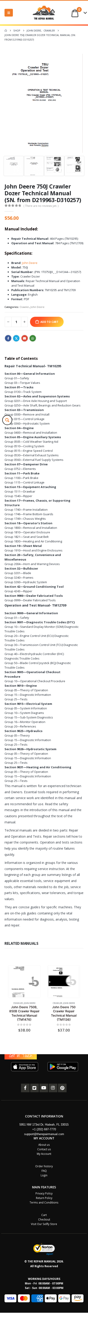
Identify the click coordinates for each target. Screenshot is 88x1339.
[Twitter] (34, 1088)
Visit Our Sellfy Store (44, 1224)
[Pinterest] (62, 1088)
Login (44, 1175)
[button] (9, 13)
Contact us (44, 1149)
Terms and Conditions (44, 1202)
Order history (44, 1166)
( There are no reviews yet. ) (40, 206)
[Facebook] (25, 1088)
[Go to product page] (24, 981)
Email (24, 338)
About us (44, 1144)
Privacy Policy (44, 1193)
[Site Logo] (44, 12)
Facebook (8, 338)
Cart (44, 1215)
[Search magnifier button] (7, 420)
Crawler (24, 307)
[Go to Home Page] (6, 30)
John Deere (29, 263)
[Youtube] (43, 1088)
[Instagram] (53, 1088)
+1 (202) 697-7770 (44, 1129)
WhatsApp (32, 338)
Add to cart (49, 322)
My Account (44, 1153)
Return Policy (44, 1198)
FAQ (44, 1170)
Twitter (16, 338)
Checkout (44, 1219)
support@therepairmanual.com (44, 1134)
